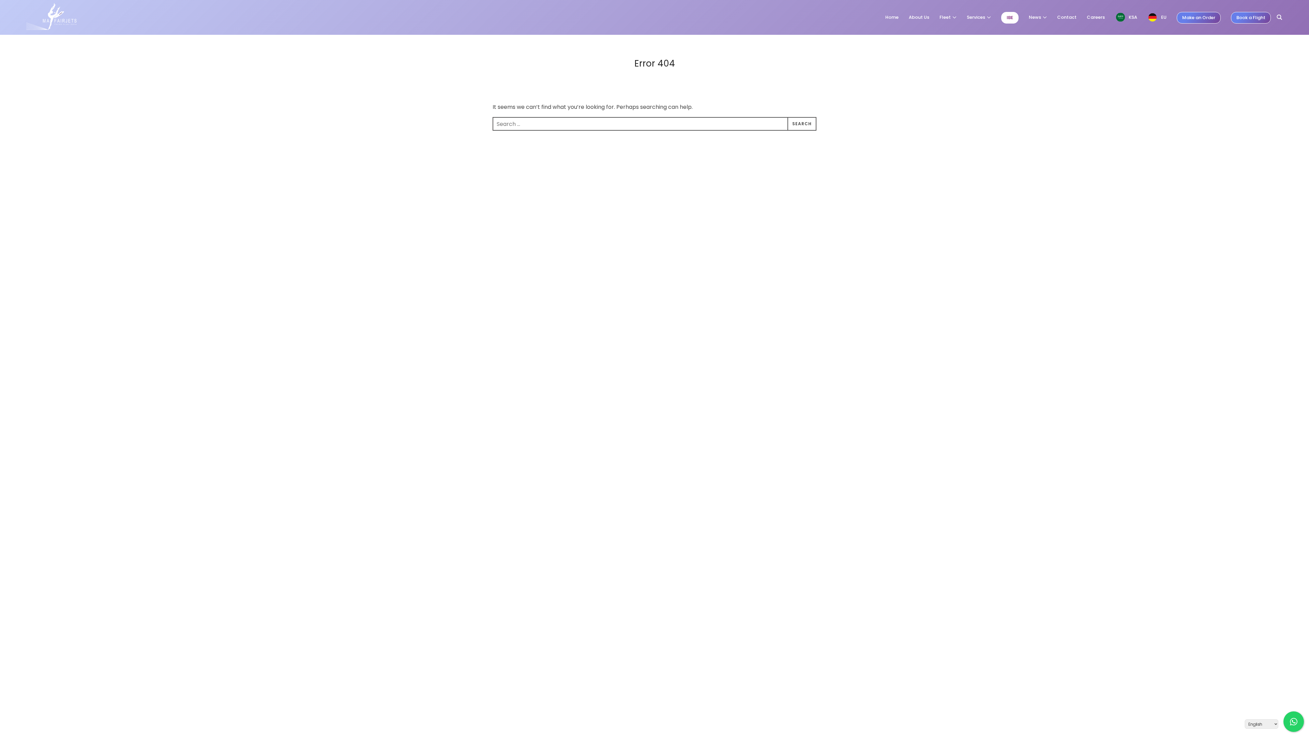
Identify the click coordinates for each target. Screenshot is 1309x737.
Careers (1096, 17)
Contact (1067, 17)
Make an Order (1198, 17)
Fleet (945, 17)
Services (976, 17)
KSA (1133, 17)
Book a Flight (1250, 17)
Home (892, 17)
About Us (919, 17)
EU (1164, 17)
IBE (1010, 17)
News (1035, 17)
